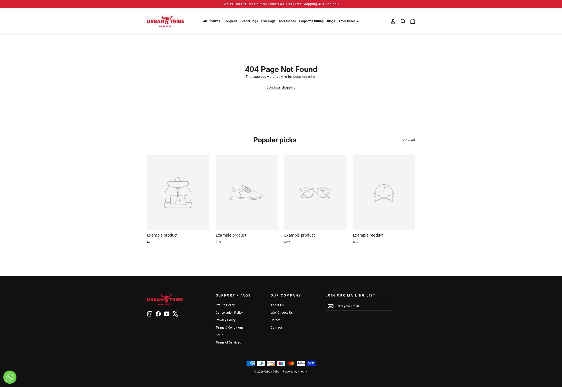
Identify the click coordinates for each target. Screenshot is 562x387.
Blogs (331, 21)
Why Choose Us (282, 312)
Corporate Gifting (311, 21)
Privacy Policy (226, 320)
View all (409, 140)
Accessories (287, 21)
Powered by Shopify (295, 371)
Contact (276, 327)
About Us (277, 305)
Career (275, 320)
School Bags (249, 21)
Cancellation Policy (229, 312)
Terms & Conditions (230, 327)
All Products (211, 21)
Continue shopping (281, 87)
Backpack (230, 21)
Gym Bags (268, 21)
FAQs (219, 335)
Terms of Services (228, 342)
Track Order (347, 21)
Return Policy (225, 305)
